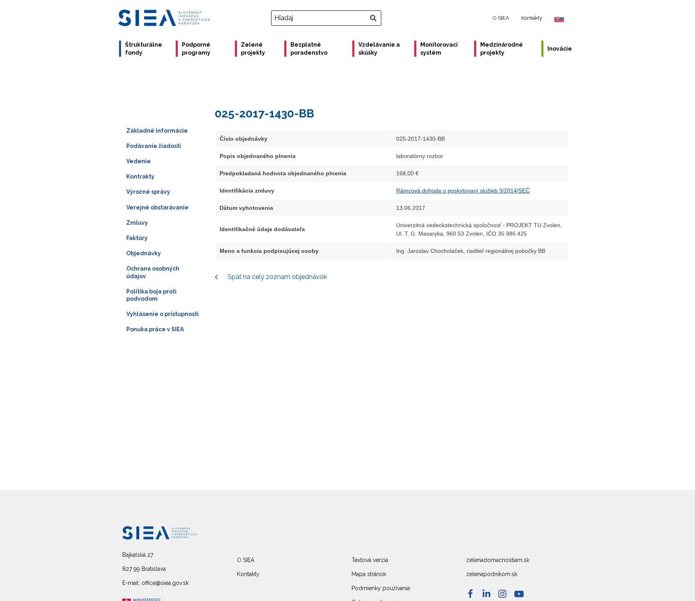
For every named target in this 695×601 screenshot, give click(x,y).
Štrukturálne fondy (143, 48)
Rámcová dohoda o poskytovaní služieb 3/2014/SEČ (463, 190)
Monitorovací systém (439, 48)
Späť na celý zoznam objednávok (276, 277)
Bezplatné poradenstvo (308, 48)
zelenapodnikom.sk (491, 574)
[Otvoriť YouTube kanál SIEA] (519, 594)
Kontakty (531, 18)
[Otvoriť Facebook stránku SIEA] (470, 593)
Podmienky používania (381, 588)
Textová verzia (370, 560)
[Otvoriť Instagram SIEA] (502, 594)
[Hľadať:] (327, 18)
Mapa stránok (369, 574)
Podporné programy (196, 48)
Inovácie (559, 48)
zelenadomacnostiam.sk (497, 560)
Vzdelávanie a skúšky (379, 48)
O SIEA (501, 18)
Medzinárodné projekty (501, 48)
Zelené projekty (253, 48)
